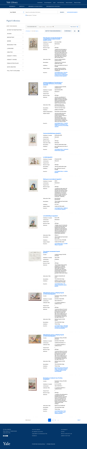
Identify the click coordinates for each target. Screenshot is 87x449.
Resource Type (11, 44)
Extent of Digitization (14, 30)
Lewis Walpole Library (59, 72)
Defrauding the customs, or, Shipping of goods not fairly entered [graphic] (53, 293)
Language (10, 48)
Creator (10, 52)
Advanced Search (72, 12)
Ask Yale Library (60, 2)
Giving (62, 431)
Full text (34, 15)
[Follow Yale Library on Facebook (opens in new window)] (3, 435)
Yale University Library (12, 2)
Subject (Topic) (12, 56)
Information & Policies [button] (52, 6)
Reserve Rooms (69, 2)
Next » (37, 31)
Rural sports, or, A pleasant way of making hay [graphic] (52, 378)
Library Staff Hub (65, 435)
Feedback (34, 435)
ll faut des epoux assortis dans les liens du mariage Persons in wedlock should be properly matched (52, 39)
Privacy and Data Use (66, 433)
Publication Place (13, 63)
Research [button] (12, 6)
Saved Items (39, 2)
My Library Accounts (37, 431)
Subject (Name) (12, 59)
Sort (53, 31)
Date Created (11, 67)
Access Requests (47, 2)
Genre (9, 41)
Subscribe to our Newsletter (39, 433)
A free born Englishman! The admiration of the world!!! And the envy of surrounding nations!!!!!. (52, 83)
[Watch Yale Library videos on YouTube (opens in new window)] (7, 435)
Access (9, 33)
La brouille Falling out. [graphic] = (50, 215)
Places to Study (77, 2)
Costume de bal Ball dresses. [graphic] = (52, 133)
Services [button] (21, 6)
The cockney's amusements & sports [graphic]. (51, 252)
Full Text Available (13, 70)
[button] (62, 12)
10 (67, 31)
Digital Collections (13, 21)
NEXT (79, 420)
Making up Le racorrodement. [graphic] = (52, 179)
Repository (10, 37)
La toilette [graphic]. (47, 157)
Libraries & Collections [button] (35, 6)
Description (29, 15)
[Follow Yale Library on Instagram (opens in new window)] (5, 435)
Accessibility (64, 429)
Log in (54, 2)
